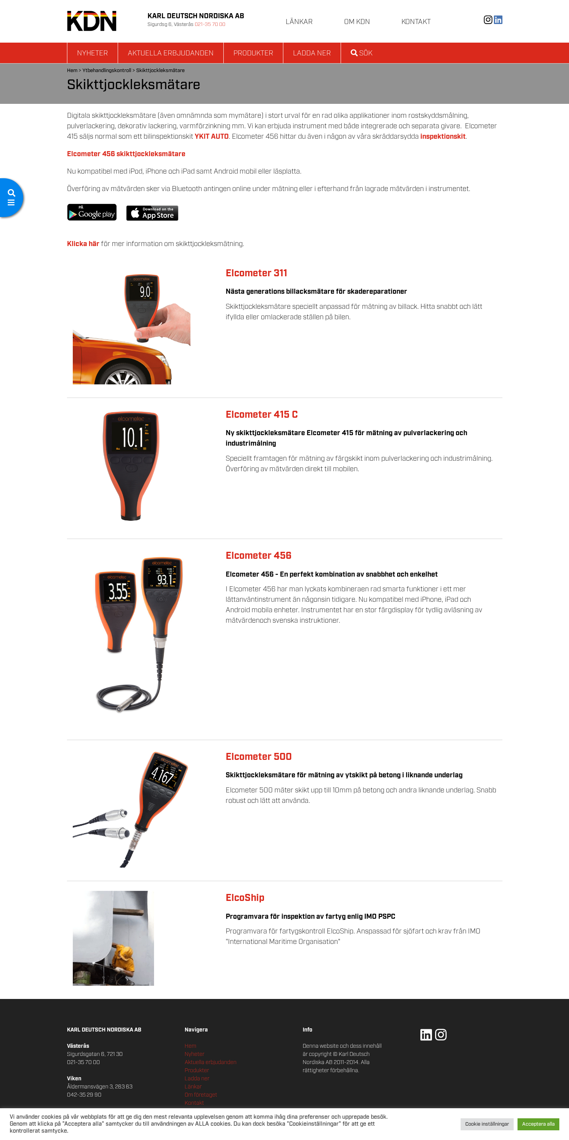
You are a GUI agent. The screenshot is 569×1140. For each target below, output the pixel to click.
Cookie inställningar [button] (487, 1124)
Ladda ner (312, 53)
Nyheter (92, 53)
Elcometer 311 (256, 273)
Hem (72, 70)
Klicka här (83, 244)
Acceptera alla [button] (538, 1124)
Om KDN (357, 22)
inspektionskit (443, 136)
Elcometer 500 (259, 757)
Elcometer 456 (258, 555)
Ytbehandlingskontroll (106, 70)
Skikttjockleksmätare (160, 70)
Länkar (299, 22)
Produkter (253, 53)
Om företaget (201, 1095)
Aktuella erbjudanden (171, 53)
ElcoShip (245, 898)
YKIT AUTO (212, 136)
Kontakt (416, 22)
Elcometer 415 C (262, 414)
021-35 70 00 (210, 24)
